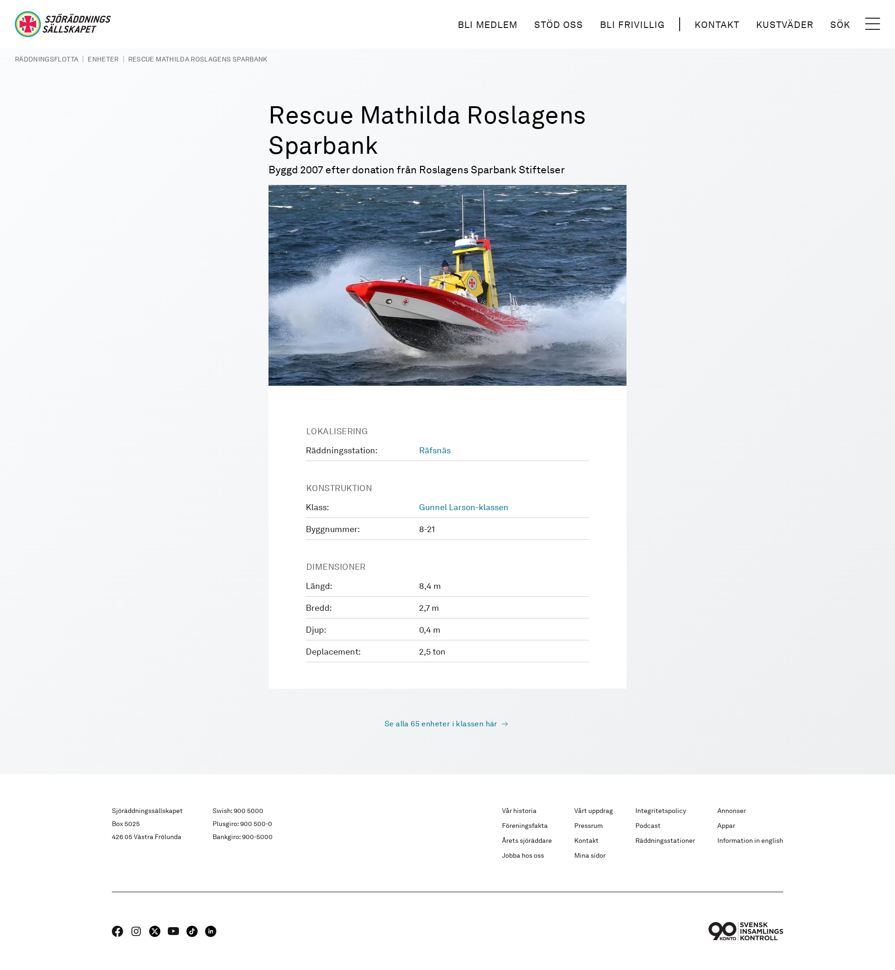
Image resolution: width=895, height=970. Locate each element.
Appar (726, 825)
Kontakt (717, 24)
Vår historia (519, 810)
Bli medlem (487, 24)
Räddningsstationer (665, 840)
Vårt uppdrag (593, 810)
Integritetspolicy (660, 810)
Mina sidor (590, 855)
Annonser (731, 810)
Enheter (103, 59)
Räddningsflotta (46, 59)
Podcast (648, 825)
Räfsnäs (435, 450)
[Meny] (872, 24)
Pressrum (588, 825)
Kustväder (784, 24)
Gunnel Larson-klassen (464, 507)
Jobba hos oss (523, 855)
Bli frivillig (632, 24)
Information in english (750, 840)
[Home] (63, 24)
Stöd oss (558, 24)
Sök (840, 24)
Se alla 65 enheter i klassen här (441, 723)
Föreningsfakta (525, 825)
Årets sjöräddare (527, 840)
